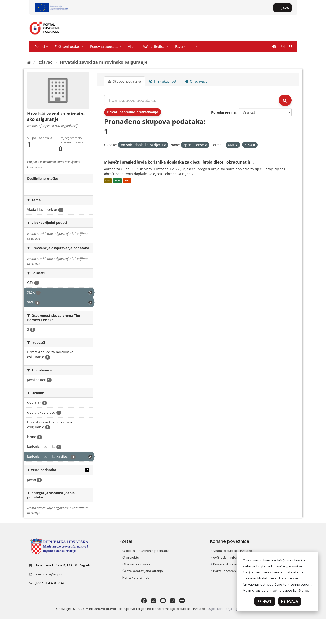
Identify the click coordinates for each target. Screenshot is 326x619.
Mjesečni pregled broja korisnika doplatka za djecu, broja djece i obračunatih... (179, 162)
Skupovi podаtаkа (126, 81)
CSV (107, 180)
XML (127, 180)
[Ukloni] (165, 145)
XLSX (117, 180)
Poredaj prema (223, 112)
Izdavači (45, 62)
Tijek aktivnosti (165, 81)
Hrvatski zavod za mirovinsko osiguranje (103, 62)
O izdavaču (198, 81)
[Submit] (285, 100)
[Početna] (29, 62)
